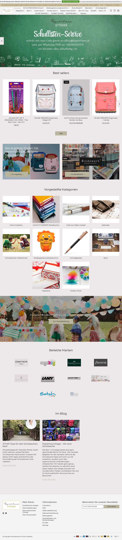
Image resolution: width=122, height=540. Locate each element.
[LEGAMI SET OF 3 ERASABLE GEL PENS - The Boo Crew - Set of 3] (16, 97)
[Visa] (81, 536)
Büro (106, 258)
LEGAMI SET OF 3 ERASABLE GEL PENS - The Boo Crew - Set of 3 (16, 120)
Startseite (17, 8)
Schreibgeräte (76, 258)
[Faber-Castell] (74, 362)
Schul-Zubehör (16, 225)
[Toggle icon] (111, 10)
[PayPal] (102, 536)
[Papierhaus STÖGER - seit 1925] (7, 10)
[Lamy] (48, 378)
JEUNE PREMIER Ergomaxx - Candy (105, 119)
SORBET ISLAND (57, 13)
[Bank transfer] (74, 536)
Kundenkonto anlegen (30, 505)
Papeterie (46, 291)
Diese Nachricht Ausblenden (70, 1)
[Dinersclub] (111, 536)
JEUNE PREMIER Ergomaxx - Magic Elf (46, 119)
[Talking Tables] (74, 394)
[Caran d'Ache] (21, 362)
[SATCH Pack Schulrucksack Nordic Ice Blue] (76, 97)
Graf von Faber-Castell (75, 225)
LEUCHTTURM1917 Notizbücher (46, 225)
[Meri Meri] (101, 378)
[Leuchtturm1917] (74, 378)
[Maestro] (87, 536)
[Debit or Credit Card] (105, 536)
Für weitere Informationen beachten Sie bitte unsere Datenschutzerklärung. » (101, 1)
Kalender (106, 225)
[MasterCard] (77, 536)
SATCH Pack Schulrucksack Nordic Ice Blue (76, 119)
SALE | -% (102, 11)
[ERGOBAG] (48, 362)
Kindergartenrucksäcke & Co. (46, 258)
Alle (61, 133)
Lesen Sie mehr (9, 465)
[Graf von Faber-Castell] (21, 378)
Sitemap (45, 525)
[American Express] (84, 536)
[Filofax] (101, 362)
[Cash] (90, 536)
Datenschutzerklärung (50, 513)
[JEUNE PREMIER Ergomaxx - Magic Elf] (46, 97)
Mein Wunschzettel (29, 515)
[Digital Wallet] (94, 536)
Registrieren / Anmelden (113, 5)
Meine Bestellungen (29, 508)
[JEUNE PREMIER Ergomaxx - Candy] (105, 97)
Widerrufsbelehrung (49, 510)
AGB (44, 508)
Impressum (46, 505)
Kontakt (45, 523)
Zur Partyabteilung (61, 321)
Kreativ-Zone (75, 291)
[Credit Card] (99, 536)
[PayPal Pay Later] (108, 536)
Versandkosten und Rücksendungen (49, 519)
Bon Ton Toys (83, 11)
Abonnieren (111, 506)
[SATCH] (48, 394)
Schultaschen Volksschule (16, 258)
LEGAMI (93, 11)
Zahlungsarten (47, 516)
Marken (83, 13)
